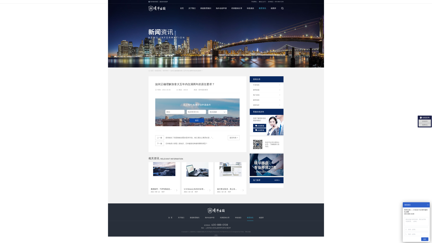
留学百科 (256, 100)
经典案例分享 (236, 8)
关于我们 (192, 8)
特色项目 (250, 8)
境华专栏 (166, 71)
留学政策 (256, 90)
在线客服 (261, 126)
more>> (277, 180)
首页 (182, 8)
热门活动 (256, 95)
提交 (197, 120)
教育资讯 (262, 8)
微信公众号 (262, 1)
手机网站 (254, 1)
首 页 (170, 217)
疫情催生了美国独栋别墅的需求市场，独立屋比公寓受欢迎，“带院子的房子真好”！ (185, 138)
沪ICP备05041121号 (225, 232)
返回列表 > (234, 138)
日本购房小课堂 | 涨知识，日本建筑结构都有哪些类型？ (182, 143)
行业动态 (256, 85)
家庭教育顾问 (205, 8)
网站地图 (248, 232)
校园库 (273, 8)
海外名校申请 (221, 8)
